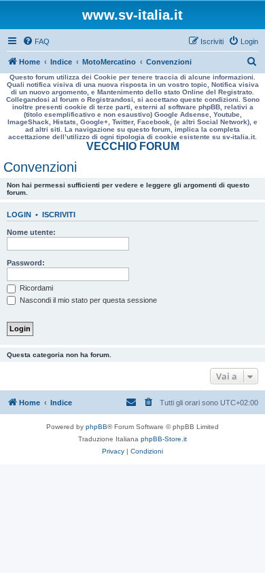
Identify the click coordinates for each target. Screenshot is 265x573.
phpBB (96, 426)
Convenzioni (40, 167)
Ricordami (35, 288)
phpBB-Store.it (164, 439)
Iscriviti (58, 214)
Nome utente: (31, 232)
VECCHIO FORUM (132, 146)
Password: (26, 263)
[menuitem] (36, 41)
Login (19, 214)
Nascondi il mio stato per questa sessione (87, 300)
